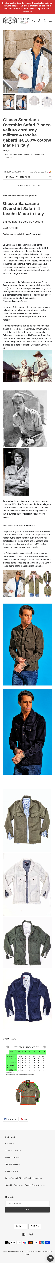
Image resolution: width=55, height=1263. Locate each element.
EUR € (34, 1226)
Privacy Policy (11, 1171)
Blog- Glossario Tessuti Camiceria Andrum (23, 1178)
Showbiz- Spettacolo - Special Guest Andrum (25, 1185)
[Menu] (50, 20)
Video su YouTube (13, 1150)
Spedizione (17, 154)
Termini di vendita (12, 1164)
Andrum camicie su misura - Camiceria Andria (25, 1251)
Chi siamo (9, 1143)
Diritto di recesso (12, 1157)
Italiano (19, 1226)
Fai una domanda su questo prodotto (20, 195)
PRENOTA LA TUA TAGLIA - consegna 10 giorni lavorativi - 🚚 (27, 172)
